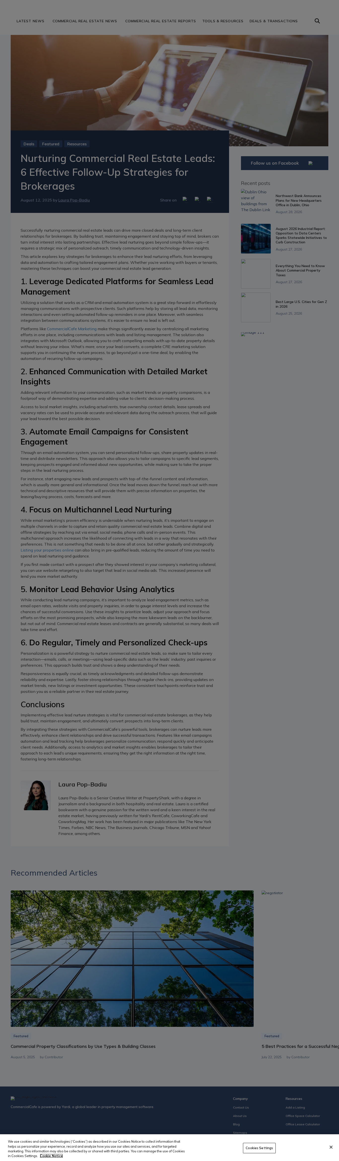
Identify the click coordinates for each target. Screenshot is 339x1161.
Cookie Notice (51, 1156)
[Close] (331, 1147)
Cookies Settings (259, 1148)
